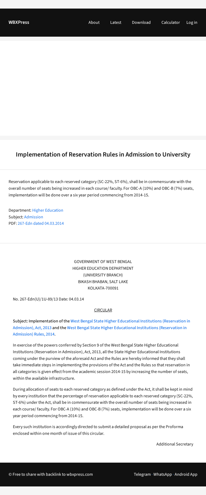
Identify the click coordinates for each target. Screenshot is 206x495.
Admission (33, 217)
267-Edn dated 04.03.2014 (41, 223)
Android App (186, 474)
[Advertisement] (103, 91)
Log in (191, 22)
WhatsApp (162, 474)
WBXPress (19, 22)
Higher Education (47, 210)
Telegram (142, 474)
